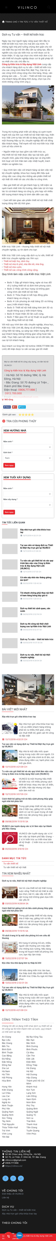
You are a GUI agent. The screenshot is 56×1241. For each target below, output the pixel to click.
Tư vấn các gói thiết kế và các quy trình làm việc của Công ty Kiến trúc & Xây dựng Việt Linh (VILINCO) (27, 772)
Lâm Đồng (31, 1096)
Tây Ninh (6, 1121)
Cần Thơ (30, 1055)
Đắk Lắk (30, 1058)
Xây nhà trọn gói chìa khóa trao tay (19, 716)
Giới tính (7, 452)
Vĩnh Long (7, 1133)
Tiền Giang (31, 1127)
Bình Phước (32, 1049)
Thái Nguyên (8, 1124)
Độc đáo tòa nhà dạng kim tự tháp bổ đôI (21, 963)
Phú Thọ (30, 1105)
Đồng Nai (6, 1065)
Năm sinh (7, 441)
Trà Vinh (6, 1130)
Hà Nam (6, 1071)
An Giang (6, 1036)
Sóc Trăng (7, 1118)
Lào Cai (6, 1096)
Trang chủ (11, 22)
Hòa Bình (6, 1080)
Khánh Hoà (31, 1086)
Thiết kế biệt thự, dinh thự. (17, 261)
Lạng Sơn (31, 1093)
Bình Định (6, 1049)
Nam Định (31, 1099)
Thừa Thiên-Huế (10, 1127)
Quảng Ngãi (32, 1111)
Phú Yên (6, 1108)
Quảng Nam (8, 1111)
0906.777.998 (26, 389)
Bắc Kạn (30, 1040)
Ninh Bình (31, 1102)
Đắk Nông (7, 1062)
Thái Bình (30, 1121)
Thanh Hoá (31, 1124)
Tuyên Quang (32, 1130)
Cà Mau (30, 1052)
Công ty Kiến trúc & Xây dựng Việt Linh (21, 64)
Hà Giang (31, 1068)
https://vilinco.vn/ (13, 1166)
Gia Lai (5, 1068)
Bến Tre (5, 1046)
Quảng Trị (31, 1115)
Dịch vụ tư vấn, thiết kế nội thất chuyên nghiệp (24, 881)
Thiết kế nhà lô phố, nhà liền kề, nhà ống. (24, 264)
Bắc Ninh (30, 1043)
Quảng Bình (32, 1108)
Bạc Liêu (6, 1040)
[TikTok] (21, 1178)
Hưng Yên (7, 1086)
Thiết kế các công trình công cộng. (21, 270)
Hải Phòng (7, 1077)
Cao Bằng (7, 1055)
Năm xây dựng (9, 499)
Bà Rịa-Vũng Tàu (34, 1036)
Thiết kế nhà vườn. (13, 267)
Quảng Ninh (7, 1115)
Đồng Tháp (31, 1065)
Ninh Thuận (7, 1105)
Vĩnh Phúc (31, 1133)
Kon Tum (30, 1089)
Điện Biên (31, 1062)
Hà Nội (29, 1071)
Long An (6, 1099)
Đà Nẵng (6, 1058)
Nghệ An (6, 1102)
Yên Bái (5, 1136)
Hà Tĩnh (6, 1074)
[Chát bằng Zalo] (19, 1236)
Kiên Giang (7, 1089)
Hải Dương (31, 1074)
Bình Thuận (7, 1052)
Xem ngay (9, 465)
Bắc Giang (7, 1043)
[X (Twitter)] (13, 1178)
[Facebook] (5, 1178)
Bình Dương (32, 1046)
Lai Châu (6, 1093)
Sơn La (29, 1118)
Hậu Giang (31, 1077)
